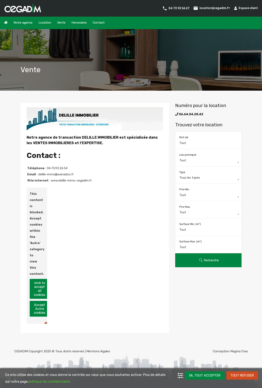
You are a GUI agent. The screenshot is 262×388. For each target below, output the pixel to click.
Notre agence (23, 22)
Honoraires (79, 22)
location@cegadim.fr (215, 8)
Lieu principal (187, 154)
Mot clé (183, 137)
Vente (61, 22)
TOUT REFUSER (242, 375)
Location (44, 22)
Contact (99, 22)
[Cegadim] (22, 11)
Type (182, 172)
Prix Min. (184, 189)
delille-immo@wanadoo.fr (56, 174)
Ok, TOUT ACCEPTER (204, 375)
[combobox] (208, 162)
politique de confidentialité (49, 381)
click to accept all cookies (39, 289)
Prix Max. (185, 206)
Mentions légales (98, 351)
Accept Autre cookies (39, 309)
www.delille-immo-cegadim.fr (71, 180)
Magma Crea (239, 351)
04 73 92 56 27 (179, 8)
